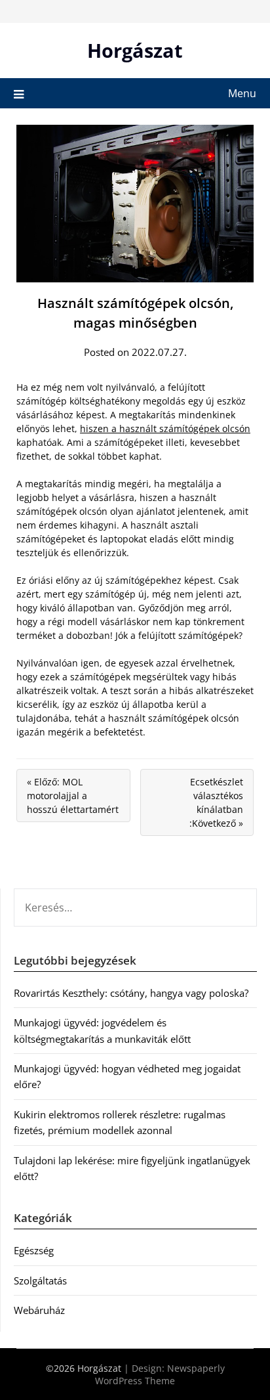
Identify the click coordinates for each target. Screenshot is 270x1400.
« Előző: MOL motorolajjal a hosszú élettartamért (73, 796)
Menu (242, 93)
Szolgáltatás (40, 1280)
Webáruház (39, 1310)
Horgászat (135, 50)
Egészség (34, 1250)
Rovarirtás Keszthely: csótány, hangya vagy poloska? (131, 992)
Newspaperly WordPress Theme (160, 1374)
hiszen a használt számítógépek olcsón (165, 428)
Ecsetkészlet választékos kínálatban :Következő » (216, 802)
